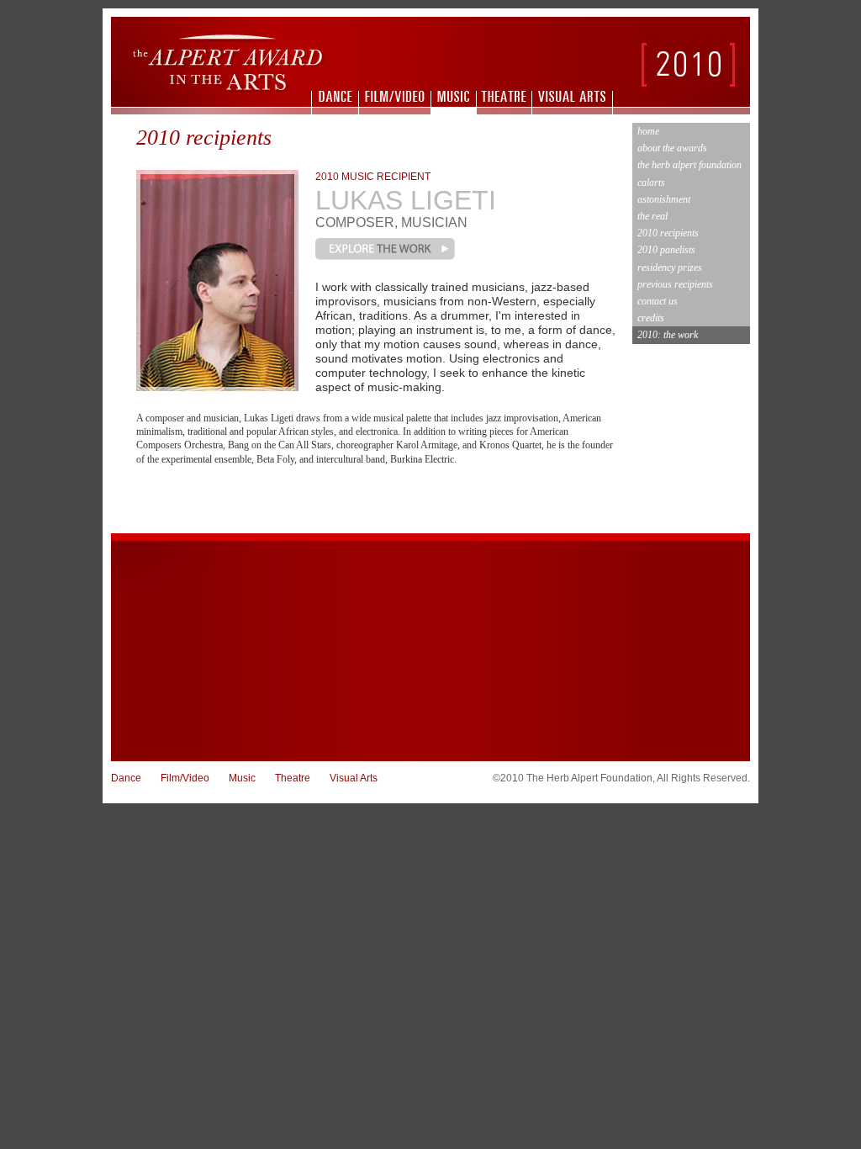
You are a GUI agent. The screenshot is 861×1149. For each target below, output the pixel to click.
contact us (657, 301)
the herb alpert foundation (689, 165)
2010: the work (667, 335)
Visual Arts (354, 778)
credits (650, 318)
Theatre (292, 778)
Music (242, 778)
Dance (126, 778)
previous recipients (675, 284)
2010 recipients (668, 233)
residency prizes (669, 267)
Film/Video (185, 778)
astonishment (663, 199)
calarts (651, 182)
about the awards (672, 148)
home (648, 131)
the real (652, 216)
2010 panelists (666, 250)
